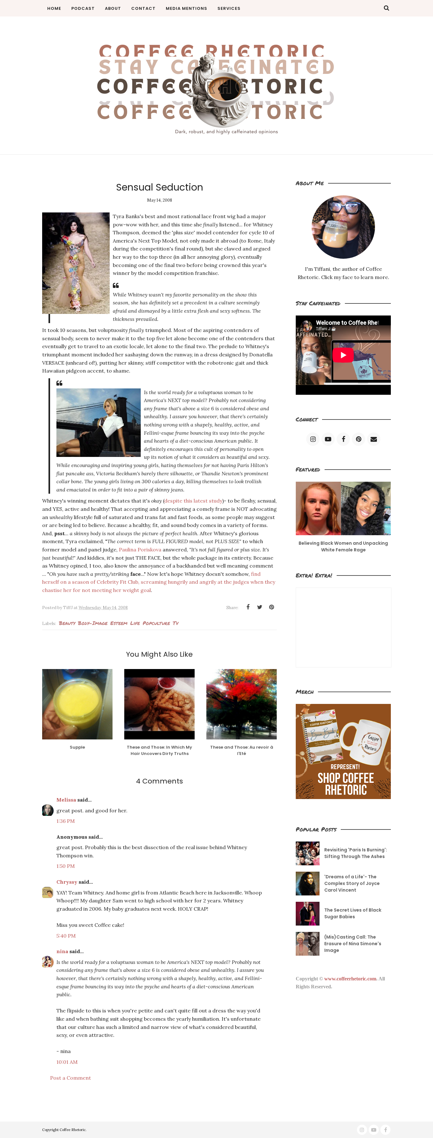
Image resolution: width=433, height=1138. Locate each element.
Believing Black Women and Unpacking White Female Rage (343, 546)
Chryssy (66, 882)
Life (135, 623)
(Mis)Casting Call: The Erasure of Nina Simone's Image (352, 943)
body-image (92, 623)
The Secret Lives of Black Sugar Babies (352, 913)
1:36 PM (65, 821)
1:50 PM (65, 866)
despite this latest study (193, 500)
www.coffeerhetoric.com (350, 978)
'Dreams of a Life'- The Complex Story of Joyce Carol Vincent (352, 883)
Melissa (66, 800)
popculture (156, 623)
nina (62, 951)
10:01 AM (67, 1062)
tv (175, 623)
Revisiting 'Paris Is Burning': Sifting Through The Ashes (355, 853)
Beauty (67, 623)
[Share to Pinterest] (271, 607)
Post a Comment (70, 1078)
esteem (118, 623)
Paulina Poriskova (141, 549)
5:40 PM (66, 936)
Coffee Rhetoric (73, 1130)
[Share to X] (260, 607)
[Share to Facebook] (248, 607)
